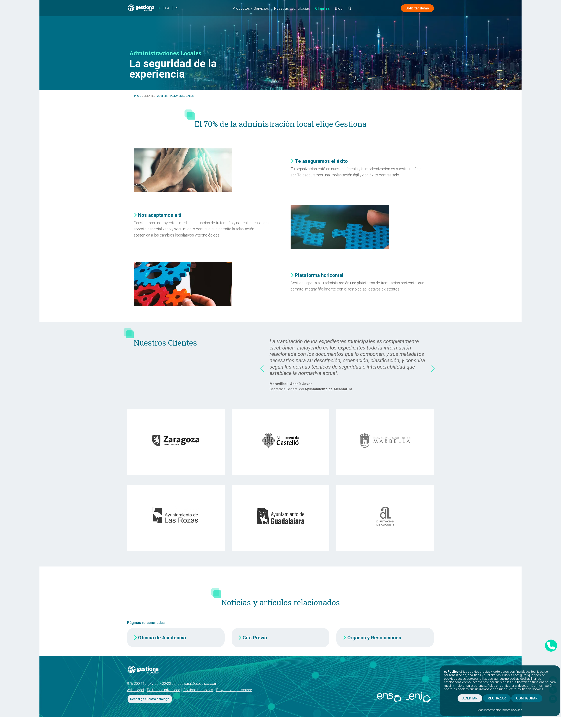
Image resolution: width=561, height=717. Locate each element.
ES (159, 8)
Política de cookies (198, 690)
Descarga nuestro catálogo (150, 699)
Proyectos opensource (234, 690)
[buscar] (349, 9)
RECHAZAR (497, 698)
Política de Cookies (530, 689)
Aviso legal (135, 690)
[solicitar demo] (551, 646)
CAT (168, 8)
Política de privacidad (163, 690)
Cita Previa (255, 637)
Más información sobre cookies (500, 710)
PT (177, 8)
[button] (262, 368)
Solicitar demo (417, 8)
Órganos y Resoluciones (374, 637)
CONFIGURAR (527, 698)
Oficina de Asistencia (162, 637)
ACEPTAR (470, 698)
